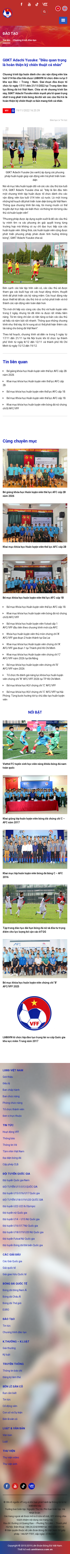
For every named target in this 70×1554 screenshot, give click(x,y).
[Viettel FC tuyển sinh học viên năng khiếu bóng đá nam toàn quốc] (35, 739)
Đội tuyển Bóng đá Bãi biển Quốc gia (23, 1245)
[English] (64, 8)
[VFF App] (45, 4)
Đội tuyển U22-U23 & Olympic (19, 1206)
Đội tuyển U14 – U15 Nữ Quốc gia (21, 1219)
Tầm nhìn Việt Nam (13, 1151)
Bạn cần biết (10, 1393)
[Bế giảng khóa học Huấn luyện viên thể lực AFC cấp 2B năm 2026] (35, 468)
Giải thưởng (9, 1348)
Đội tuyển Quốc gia (16, 1173)
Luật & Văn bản (14, 1428)
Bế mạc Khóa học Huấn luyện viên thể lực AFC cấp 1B (36, 398)
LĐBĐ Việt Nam (13, 1070)
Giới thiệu (8, 1076)
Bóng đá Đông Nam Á (15, 1290)
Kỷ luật (6, 1354)
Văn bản (7, 1435)
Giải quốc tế (9, 1267)
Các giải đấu (12, 1254)
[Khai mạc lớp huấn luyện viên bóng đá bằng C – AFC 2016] (35, 849)
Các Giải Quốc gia (12, 1261)
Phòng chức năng (12, 1102)
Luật (5, 1441)
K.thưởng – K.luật (16, 1341)
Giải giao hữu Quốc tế (14, 1274)
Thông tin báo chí (12, 1370)
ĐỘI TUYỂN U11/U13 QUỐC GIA (20, 1186)
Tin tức (6, 40)
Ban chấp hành (11, 1089)
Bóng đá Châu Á (12, 1296)
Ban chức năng (11, 1096)
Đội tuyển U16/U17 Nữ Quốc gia (20, 1225)
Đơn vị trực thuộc (12, 1115)
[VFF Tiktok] (37, 5)
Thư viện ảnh (10, 1464)
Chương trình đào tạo (24, 40)
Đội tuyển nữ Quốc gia (15, 1212)
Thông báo (9, 1138)
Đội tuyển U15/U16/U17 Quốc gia (21, 1193)
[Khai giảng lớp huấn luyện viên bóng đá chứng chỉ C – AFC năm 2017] (35, 794)
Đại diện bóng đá (12, 1157)
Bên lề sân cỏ (13, 1386)
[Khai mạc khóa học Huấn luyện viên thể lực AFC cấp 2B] (35, 522)
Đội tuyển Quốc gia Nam (16, 1180)
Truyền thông (13, 1364)
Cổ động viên (10, 1406)
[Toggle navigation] (63, 20)
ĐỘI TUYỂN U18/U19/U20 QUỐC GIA (23, 1199)
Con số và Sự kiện (12, 1412)
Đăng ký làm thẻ (12, 1377)
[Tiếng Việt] (57, 8)
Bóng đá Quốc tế (15, 1283)
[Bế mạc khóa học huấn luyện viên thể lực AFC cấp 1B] (35, 573)
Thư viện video (11, 1457)
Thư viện (9, 1451)
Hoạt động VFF (11, 1131)
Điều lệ (6, 1083)
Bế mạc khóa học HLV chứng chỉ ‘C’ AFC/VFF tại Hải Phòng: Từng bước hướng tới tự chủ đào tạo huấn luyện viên (33, 695)
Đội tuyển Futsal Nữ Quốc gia (19, 1238)
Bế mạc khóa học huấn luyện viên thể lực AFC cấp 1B (36, 391)
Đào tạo (54, 120)
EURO (6, 1309)
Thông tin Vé (10, 1144)
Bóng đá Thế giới (12, 1303)
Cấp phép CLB (10, 1164)
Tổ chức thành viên (13, 1109)
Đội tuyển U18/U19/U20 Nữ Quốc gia (23, 1232)
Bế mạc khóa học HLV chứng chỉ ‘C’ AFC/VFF (31, 685)
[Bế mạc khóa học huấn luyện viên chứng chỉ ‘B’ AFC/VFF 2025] (35, 958)
